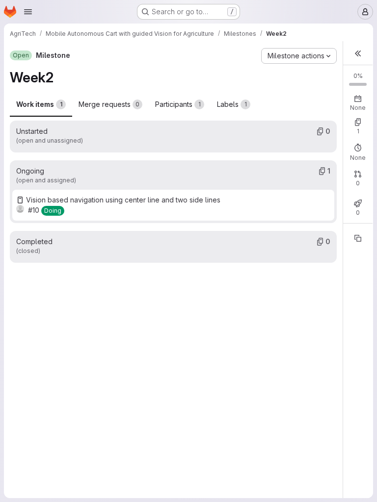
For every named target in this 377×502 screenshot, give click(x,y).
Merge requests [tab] (109, 104)
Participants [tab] (178, 104)
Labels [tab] (232, 104)
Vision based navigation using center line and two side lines (123, 200)
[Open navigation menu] (28, 12)
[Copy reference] (358, 238)
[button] (358, 53)
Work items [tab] (39, 104)
